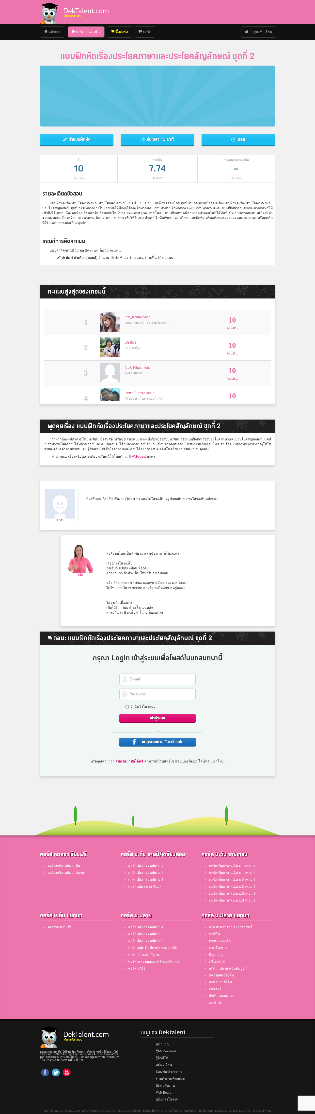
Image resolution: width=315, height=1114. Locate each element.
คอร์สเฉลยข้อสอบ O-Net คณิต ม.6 (153, 961)
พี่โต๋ (80, 574)
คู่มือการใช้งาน (167, 1099)
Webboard (139, 456)
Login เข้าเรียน (260, 32)
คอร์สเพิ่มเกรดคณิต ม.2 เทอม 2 (232, 886)
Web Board (163, 1092)
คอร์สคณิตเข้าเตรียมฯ (144, 886)
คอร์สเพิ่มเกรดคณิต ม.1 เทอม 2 (232, 873)
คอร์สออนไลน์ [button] (86, 32)
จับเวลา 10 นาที (159, 139)
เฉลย (240, 139)
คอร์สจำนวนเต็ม (59, 927)
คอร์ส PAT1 (136, 968)
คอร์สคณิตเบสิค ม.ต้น (63, 866)
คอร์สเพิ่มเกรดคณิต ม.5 (145, 934)
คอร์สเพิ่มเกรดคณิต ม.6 (145, 941)
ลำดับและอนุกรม (222, 996)
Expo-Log (216, 955)
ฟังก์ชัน (214, 934)
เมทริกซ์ (215, 1003)
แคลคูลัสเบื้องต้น (221, 975)
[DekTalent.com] (49, 12)
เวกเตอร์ (215, 989)
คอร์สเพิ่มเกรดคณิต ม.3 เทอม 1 (232, 893)
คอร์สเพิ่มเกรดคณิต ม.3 (145, 880)
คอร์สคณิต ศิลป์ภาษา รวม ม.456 (152, 948)
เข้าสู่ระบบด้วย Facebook (161, 742)
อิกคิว (60, 520)
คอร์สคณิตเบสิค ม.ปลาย (65, 873)
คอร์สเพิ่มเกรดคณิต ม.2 (145, 873)
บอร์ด (146, 32)
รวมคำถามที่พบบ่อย (170, 1079)
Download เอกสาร (169, 1072)
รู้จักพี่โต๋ (162, 1058)
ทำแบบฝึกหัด (79, 139)
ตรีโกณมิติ (217, 961)
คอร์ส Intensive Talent (144, 955)
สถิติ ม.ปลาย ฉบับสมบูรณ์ (228, 968)
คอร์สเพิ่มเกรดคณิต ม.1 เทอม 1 (232, 866)
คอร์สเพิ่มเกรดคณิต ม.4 (145, 927)
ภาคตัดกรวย (218, 948)
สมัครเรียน (164, 1065)
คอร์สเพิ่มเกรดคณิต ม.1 (145, 866)
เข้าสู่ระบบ (157, 718)
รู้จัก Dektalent (166, 1051)
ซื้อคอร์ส (121, 32)
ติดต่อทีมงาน (165, 1085)
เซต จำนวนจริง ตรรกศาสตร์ (230, 927)
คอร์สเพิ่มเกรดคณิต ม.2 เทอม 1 (232, 880)
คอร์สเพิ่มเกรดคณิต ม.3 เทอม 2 (232, 900)
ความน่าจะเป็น (220, 941)
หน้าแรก (56, 32)
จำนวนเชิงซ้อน (220, 982)
